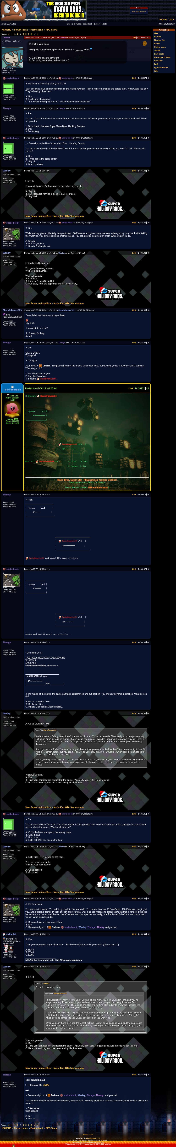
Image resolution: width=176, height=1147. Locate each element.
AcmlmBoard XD (93, 1138)
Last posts (159, 54)
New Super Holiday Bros (38, 216)
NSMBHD (6, 29)
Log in (171, 19)
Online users (160, 47)
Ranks (157, 44)
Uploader (158, 61)
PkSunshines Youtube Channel (100, 480)
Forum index (21, 29)
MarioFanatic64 (49, 730)
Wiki (156, 71)
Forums (157, 37)
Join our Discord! (139, 12)
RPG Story (51, 29)
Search (157, 50)
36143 (46, 1085)
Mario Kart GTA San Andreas (68, 216)
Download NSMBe (162, 57)
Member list (159, 40)
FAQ (156, 64)
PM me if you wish (98, 487)
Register (163, 19)
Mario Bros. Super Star (69, 480)
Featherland (36, 29)
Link (134, 38)
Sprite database (161, 68)
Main (156, 33)
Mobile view (88, 1135)
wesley (46, 983)
